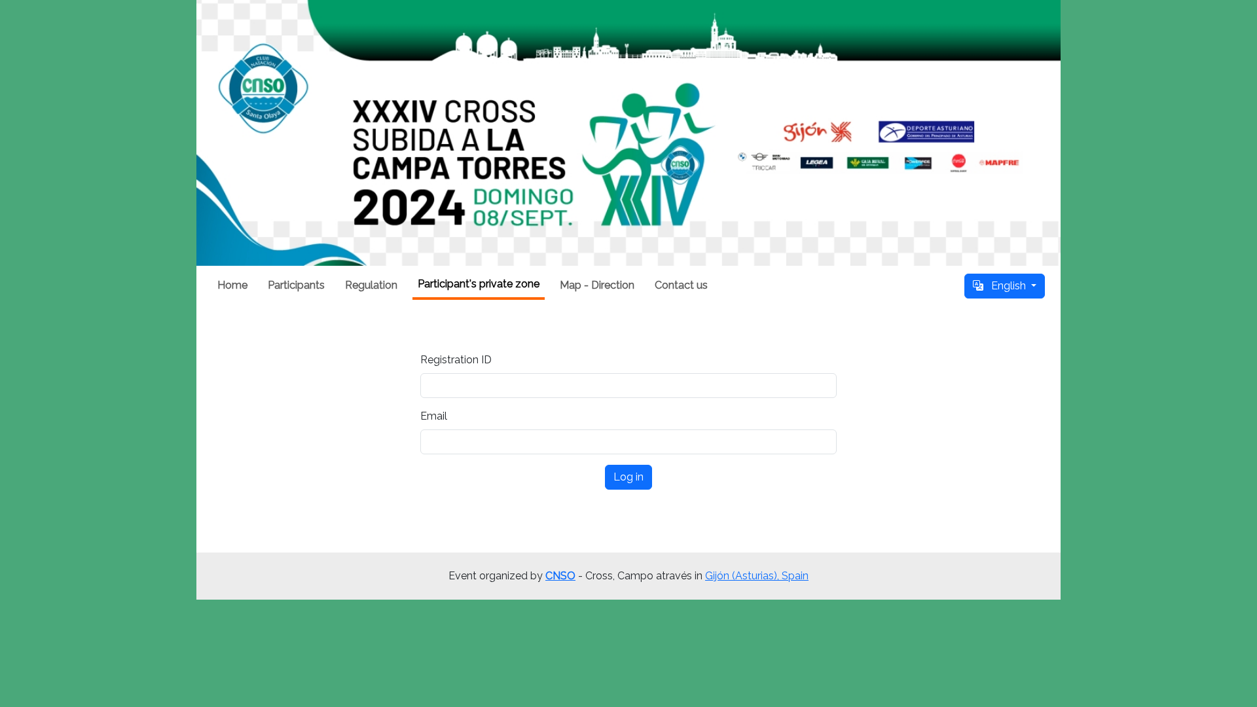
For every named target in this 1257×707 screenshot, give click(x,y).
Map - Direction (597, 285)
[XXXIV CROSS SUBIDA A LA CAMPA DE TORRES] (628, 133)
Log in (628, 477)
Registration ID (456, 360)
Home (232, 285)
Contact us (681, 285)
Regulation (371, 285)
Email (433, 416)
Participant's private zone (478, 284)
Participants (296, 285)
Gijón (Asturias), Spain (757, 576)
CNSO (560, 576)
